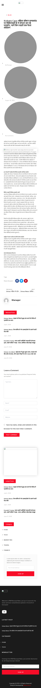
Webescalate (27, 685)
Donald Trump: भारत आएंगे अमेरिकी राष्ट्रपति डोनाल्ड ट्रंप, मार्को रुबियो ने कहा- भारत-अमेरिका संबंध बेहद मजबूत (19, 342)
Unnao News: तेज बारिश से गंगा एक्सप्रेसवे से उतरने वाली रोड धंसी (20, 330)
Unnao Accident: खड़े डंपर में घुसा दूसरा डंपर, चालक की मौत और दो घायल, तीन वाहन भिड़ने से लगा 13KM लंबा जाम (20, 353)
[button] (3, 5)
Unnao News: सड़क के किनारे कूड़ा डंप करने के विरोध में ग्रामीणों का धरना (20, 319)
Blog (10, 15)
